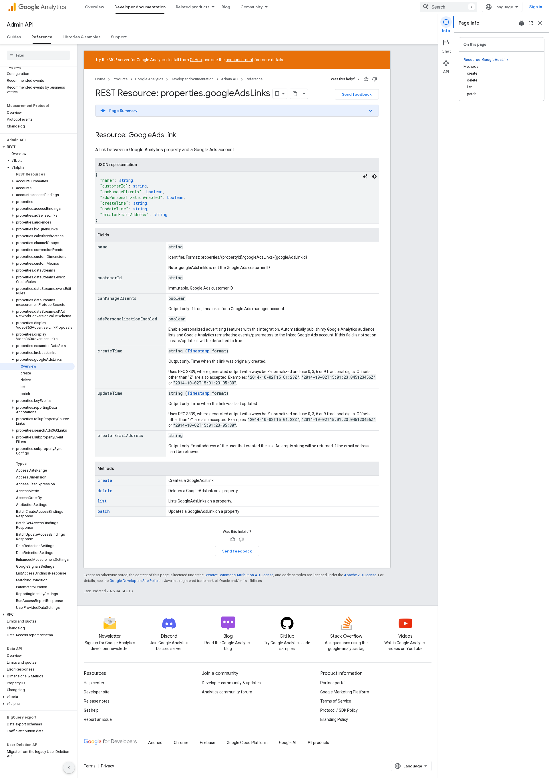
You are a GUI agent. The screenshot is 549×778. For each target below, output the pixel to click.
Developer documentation (140, 6)
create (105, 480)
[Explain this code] (365, 176)
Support (119, 36)
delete (105, 490)
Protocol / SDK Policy (339, 710)
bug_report (521, 23)
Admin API (20, 24)
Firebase (207, 742)
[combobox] (448, 7)
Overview (94, 6)
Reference (41, 36)
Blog (226, 6)
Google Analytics (149, 79)
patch (104, 511)
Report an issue (98, 719)
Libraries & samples (82, 36)
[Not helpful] (374, 79)
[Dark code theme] (374, 176)
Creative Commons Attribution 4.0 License (238, 575)
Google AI (287, 742)
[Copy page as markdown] (295, 94)
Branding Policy (334, 719)
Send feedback (357, 94)
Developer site (97, 692)
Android (155, 742)
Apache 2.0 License (360, 575)
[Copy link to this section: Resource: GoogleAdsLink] (182, 135)
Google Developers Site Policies (136, 580)
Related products (193, 6)
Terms (90, 766)
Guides (14, 36)
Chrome (181, 742)
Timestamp (198, 351)
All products (318, 742)
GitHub (196, 59)
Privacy (107, 766)
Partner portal (332, 683)
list (102, 501)
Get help (91, 710)
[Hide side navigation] (69, 767)
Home (100, 79)
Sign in (535, 7)
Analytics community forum (227, 692)
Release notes (97, 701)
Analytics (53, 7)
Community (251, 6)
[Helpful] (366, 79)
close (539, 23)
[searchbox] (38, 55)
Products (120, 79)
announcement (239, 59)
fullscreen (530, 23)
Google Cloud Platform (247, 742)
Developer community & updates (231, 683)
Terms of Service (335, 701)
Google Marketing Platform (344, 692)
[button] (37, 146)
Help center (94, 683)
